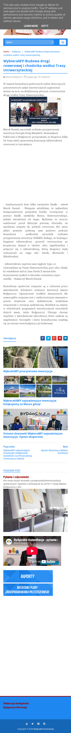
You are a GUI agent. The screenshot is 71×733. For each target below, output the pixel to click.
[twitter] (33, 723)
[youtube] (27, 723)
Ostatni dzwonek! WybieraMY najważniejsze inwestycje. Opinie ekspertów (33, 435)
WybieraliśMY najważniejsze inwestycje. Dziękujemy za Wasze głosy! (30, 402)
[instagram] (44, 723)
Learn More (31, 26)
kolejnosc (16, 51)
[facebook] (38, 723)
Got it (44, 26)
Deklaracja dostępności (16, 703)
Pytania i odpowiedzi (16, 477)
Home (6, 51)
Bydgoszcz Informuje (15, 707)
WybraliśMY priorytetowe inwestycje (28, 371)
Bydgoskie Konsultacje (44, 729)
